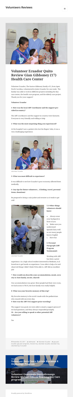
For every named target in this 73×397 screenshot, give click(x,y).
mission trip (34, 344)
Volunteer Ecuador (44, 342)
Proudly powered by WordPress (21, 393)
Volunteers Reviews (19, 7)
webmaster (31, 342)
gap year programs (23, 344)
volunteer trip (55, 344)
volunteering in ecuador (19, 346)
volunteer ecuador (44, 344)
